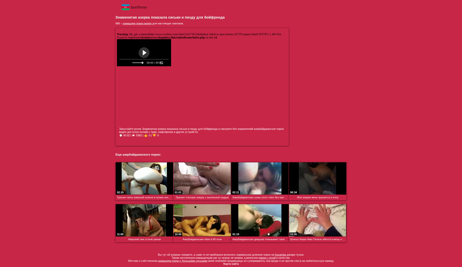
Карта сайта (231, 263)
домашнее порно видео (137, 23)
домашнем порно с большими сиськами (182, 260)
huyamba (280, 254)
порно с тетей (267, 257)
